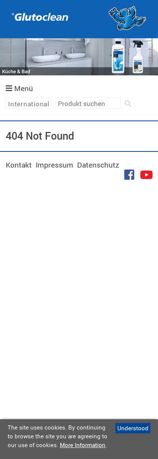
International (28, 103)
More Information (82, 445)
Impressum (54, 165)
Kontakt (19, 165)
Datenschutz (98, 165)
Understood (132, 428)
